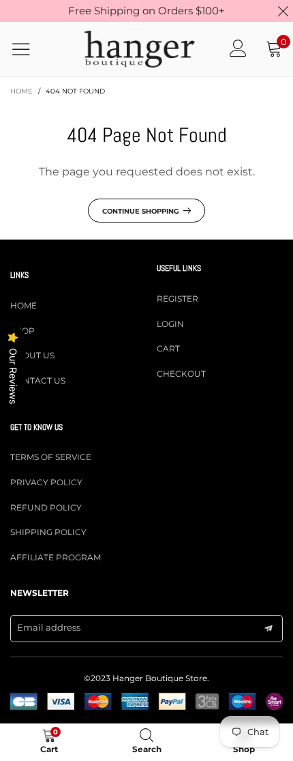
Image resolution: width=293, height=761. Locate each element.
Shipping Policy (48, 532)
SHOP (22, 331)
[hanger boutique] (139, 49)
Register (177, 298)
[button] (268, 628)
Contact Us (37, 380)
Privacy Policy (46, 482)
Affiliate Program (55, 557)
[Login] (238, 49)
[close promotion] (283, 11)
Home (23, 305)
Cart (168, 348)
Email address (48, 627)
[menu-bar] (29, 49)
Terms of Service (50, 457)
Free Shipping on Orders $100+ (146, 10)
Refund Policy (46, 507)
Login (170, 324)
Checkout (181, 374)
